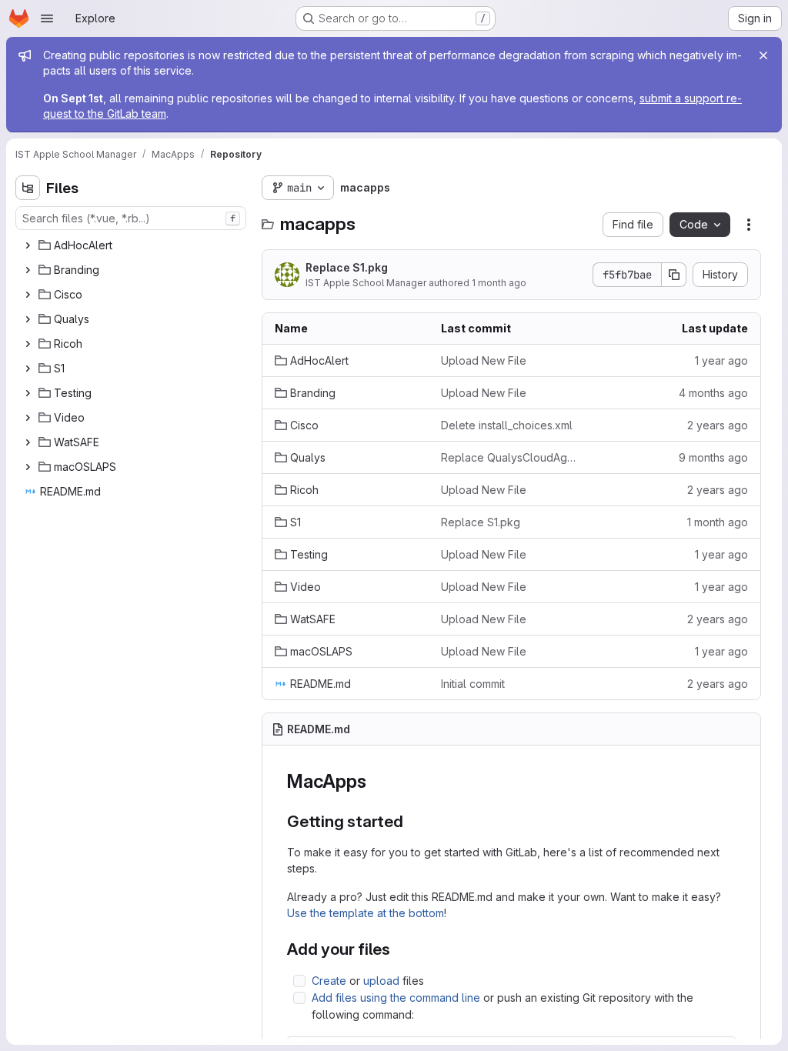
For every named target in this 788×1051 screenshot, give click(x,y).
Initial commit (473, 683)
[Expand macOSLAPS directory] (27, 467)
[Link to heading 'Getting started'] (412, 821)
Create (329, 980)
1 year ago (721, 360)
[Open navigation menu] (47, 18)
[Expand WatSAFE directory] (27, 442)
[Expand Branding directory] (27, 270)
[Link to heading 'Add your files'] (399, 949)
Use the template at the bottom (365, 912)
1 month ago (499, 283)
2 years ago (717, 425)
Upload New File (483, 360)
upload (381, 980)
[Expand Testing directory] (27, 393)
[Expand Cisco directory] (27, 294)
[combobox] (130, 218)
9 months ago (713, 457)
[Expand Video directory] (27, 418)
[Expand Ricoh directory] (27, 344)
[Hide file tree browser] (27, 187)
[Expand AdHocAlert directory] (27, 245)
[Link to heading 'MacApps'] (376, 781)
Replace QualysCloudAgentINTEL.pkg (512, 457)
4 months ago (713, 392)
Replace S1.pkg (347, 267)
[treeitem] (132, 245)
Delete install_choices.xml (507, 425)
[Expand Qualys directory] (27, 319)
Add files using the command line (396, 997)
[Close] (763, 55)
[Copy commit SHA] (674, 274)
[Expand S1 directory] (27, 368)
